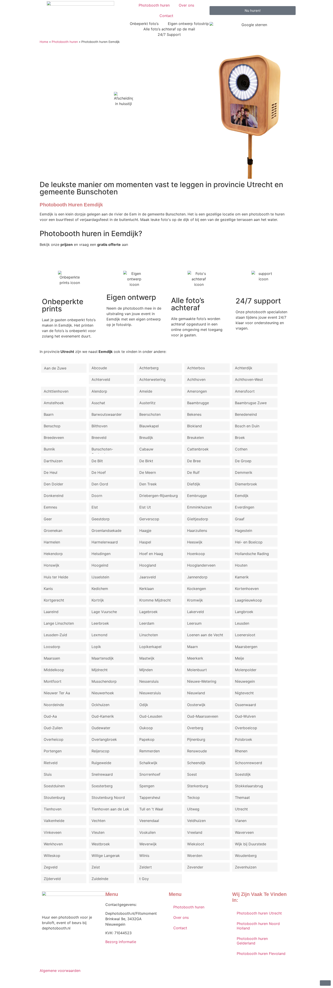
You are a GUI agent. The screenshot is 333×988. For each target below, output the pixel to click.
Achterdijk (243, 368)
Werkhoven (53, 844)
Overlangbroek (104, 739)
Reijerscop (100, 751)
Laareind (51, 611)
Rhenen (241, 751)
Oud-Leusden (150, 716)
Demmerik (243, 472)
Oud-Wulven (245, 716)
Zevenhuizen (245, 867)
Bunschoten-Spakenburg (102, 450)
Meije (239, 658)
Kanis (48, 588)
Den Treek (148, 484)
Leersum (194, 623)
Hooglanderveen (201, 565)
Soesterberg (102, 786)
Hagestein (243, 530)
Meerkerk (195, 658)
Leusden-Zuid (55, 635)
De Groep (243, 461)
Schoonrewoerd (248, 763)
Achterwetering (152, 379)
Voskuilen (147, 832)
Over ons (186, 5)
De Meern (147, 472)
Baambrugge (198, 403)
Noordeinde (54, 704)
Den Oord (100, 484)
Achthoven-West (249, 379)
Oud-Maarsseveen (202, 716)
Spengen (146, 786)
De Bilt (97, 461)
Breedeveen (54, 437)
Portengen (53, 751)
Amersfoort (245, 391)
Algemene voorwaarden (60, 970)
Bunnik (49, 449)
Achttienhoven (56, 391)
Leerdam (146, 623)
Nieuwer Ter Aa (57, 693)
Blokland (194, 426)
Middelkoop (54, 670)
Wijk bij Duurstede (250, 844)
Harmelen (52, 542)
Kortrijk (98, 600)
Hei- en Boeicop (249, 542)
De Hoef (99, 472)
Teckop (193, 797)
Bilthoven (99, 426)
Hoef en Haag (151, 553)
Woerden (194, 855)
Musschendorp (104, 681)
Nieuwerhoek (103, 693)
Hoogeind (100, 565)
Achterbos (196, 368)
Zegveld (51, 867)
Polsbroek (243, 739)
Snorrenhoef (149, 774)
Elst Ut (145, 507)
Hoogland (147, 565)
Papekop (146, 739)
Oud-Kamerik (103, 716)
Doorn (97, 495)
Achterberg (149, 368)
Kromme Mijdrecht (155, 600)
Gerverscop (149, 519)
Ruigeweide (101, 763)
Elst (95, 507)
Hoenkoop (196, 553)
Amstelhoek (54, 403)
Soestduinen (54, 786)
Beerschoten (150, 414)
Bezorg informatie (120, 941)
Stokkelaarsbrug (249, 786)
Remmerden (149, 751)
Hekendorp (53, 553)
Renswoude (197, 751)
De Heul (50, 472)
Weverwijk (148, 844)
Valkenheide (54, 820)
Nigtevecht (244, 693)
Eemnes (50, 507)
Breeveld (99, 437)
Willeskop (52, 855)
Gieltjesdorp (197, 519)
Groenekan (53, 530)
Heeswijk (195, 542)
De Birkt (146, 461)
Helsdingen (101, 553)
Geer (48, 519)
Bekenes (194, 414)
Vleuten (98, 832)
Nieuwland (196, 693)
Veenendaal (149, 820)
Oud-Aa (50, 716)
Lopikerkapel (150, 646)
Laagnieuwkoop (248, 600)
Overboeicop (246, 728)
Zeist (96, 867)
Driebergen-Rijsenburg (158, 495)
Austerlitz (147, 403)
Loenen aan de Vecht (205, 635)
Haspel (145, 542)
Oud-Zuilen (53, 728)
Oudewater (101, 728)
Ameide (145, 391)
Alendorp (99, 391)
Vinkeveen (52, 832)
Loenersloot (245, 635)
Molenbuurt (197, 670)
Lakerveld (195, 611)
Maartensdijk (103, 658)
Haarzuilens (197, 530)
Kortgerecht (54, 600)
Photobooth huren (154, 5)
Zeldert (145, 867)
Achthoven (196, 379)
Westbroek (101, 844)
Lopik (96, 646)
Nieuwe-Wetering (201, 681)
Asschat (98, 403)
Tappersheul (149, 797)
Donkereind (53, 495)
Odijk (143, 704)
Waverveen (244, 832)
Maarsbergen (246, 646)
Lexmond (99, 635)
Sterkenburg (197, 786)
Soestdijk (243, 774)
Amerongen (197, 391)
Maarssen (52, 658)
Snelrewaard (102, 774)
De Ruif (193, 472)
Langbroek (244, 611)
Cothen (241, 449)
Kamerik (242, 577)
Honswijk (51, 565)
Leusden (242, 623)
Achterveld (101, 379)
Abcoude (99, 368)
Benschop (52, 426)
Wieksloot (195, 844)
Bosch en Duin (247, 426)
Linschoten (148, 635)
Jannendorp (197, 577)
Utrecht (241, 809)
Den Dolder (53, 484)
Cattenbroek (198, 449)
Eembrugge (197, 495)
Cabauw (146, 449)
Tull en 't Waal (151, 809)
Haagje (145, 530)
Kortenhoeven (247, 588)
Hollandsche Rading (252, 553)
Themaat (242, 797)
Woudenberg (246, 855)
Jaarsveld (147, 577)
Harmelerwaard (105, 542)
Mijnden (146, 670)
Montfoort (52, 681)
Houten (241, 565)
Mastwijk (146, 658)
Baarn (48, 414)
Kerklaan (146, 588)
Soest (192, 774)
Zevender (195, 867)
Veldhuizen (196, 820)
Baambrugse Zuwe (251, 403)
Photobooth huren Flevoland (261, 953)
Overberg (195, 728)
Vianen (240, 820)
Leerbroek (100, 623)
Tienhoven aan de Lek (110, 809)
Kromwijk (195, 600)
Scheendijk (196, 763)
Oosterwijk (196, 704)
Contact (166, 15)
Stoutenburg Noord (108, 797)
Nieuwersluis (150, 693)
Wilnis (144, 855)
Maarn (192, 646)
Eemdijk (242, 495)
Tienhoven (52, 809)
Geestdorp (101, 519)
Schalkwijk (148, 763)
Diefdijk (193, 484)
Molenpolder (245, 670)
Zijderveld (52, 878)
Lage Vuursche (104, 611)
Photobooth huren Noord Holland (258, 925)
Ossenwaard (245, 704)
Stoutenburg (54, 797)
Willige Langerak (106, 855)
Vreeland (194, 832)
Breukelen (195, 437)
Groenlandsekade (106, 530)
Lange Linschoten (59, 623)
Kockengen (196, 588)
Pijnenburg (196, 739)
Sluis (48, 774)
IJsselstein (100, 577)
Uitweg (193, 809)
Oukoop (146, 728)
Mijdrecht (100, 670)
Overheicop (53, 739)
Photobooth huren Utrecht (259, 913)
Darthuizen (53, 461)
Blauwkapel (149, 426)
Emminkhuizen (199, 507)
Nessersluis (149, 681)
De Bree (194, 461)
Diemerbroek (246, 484)
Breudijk (146, 437)
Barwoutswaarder (107, 414)
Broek (240, 437)
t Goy (144, 878)
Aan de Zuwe (55, 368)
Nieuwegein (245, 681)
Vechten (98, 820)
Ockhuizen (100, 704)
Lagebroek (148, 611)
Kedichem (100, 588)
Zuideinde (100, 878)
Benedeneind (246, 414)
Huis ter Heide (56, 577)
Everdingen (244, 507)
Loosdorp (52, 646)
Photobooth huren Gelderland (252, 940)
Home (44, 42)
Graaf (239, 519)
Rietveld (51, 763)
